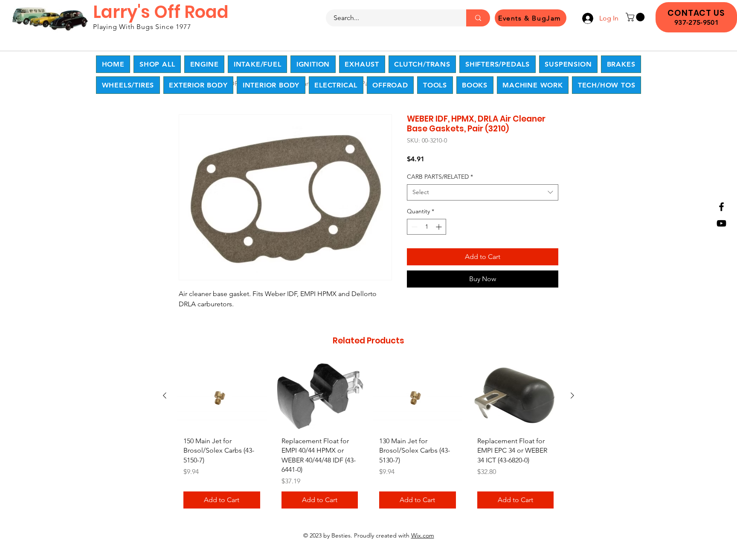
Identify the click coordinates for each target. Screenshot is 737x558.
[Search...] (478, 17)
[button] (636, 17)
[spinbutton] (426, 226)
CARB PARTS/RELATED (440, 176)
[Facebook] (721, 206)
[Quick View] (222, 396)
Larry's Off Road (161, 12)
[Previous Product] (165, 395)
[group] (368, 439)
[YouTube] (721, 223)
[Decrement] (413, 226)
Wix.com (422, 535)
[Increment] (439, 226)
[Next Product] (572, 395)
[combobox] (482, 192)
